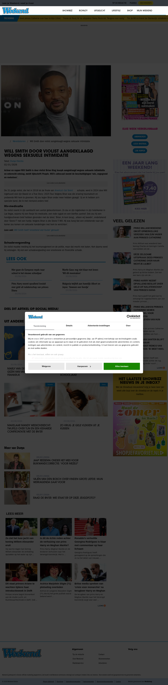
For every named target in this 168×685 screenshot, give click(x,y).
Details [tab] (69, 325)
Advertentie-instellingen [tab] (99, 325)
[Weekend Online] (15, 10)
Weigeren (46, 366)
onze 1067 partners (43, 338)
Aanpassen (82, 366)
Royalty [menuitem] (83, 10)
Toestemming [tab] (39, 326)
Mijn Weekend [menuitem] (144, 10)
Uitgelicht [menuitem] (99, 10)
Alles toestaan (121, 366)
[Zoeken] (164, 11)
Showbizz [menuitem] (67, 10)
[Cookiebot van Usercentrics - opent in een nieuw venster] (128, 317)
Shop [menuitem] (130, 10)
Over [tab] (128, 325)
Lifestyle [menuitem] (116, 10)
